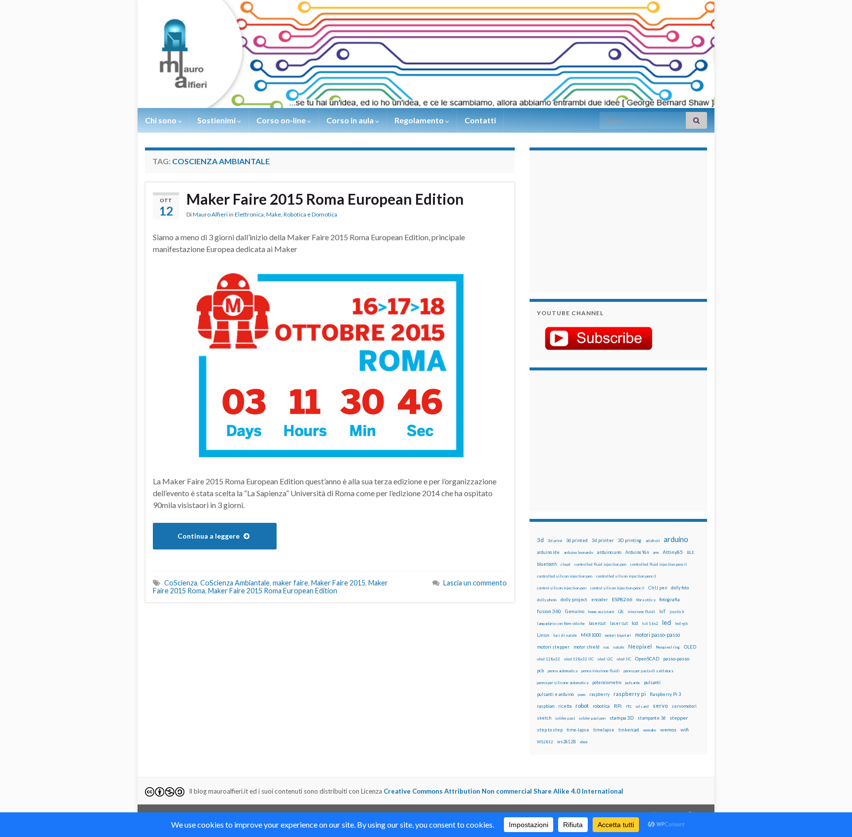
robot (582, 705)
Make (273, 214)
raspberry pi (629, 694)
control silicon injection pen (561, 587)
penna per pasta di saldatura (648, 670)
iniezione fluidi (641, 611)
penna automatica (562, 670)
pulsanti (652, 682)
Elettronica (249, 214)
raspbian (545, 706)
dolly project (574, 599)
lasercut (597, 623)
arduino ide (548, 552)
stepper (679, 718)
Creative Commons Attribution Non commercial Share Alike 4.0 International (503, 791)
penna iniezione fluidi (600, 670)
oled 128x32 (548, 658)
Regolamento (419, 120)
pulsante (632, 682)
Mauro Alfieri (210, 214)
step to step (550, 729)
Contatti (480, 120)
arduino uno (609, 552)
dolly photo (547, 599)
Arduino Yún (637, 552)
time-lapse (578, 730)
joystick (677, 611)
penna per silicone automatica (562, 682)
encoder (599, 599)
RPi (618, 706)
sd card (642, 706)
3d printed (577, 540)
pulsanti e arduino (555, 694)
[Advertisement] (598, 219)
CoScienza (180, 583)
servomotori (684, 706)
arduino (676, 539)
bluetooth (547, 564)
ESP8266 (622, 599)
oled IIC (624, 658)
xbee (584, 741)
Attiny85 (673, 552)
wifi (684, 729)
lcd (635, 623)
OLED (690, 647)
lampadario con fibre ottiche (561, 623)
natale (618, 647)
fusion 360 (549, 611)
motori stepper (553, 647)
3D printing (629, 540)
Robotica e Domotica (310, 214)
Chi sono (161, 120)
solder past (565, 718)
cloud (565, 564)
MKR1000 (591, 635)
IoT (662, 611)
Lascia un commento (475, 583)
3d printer (603, 540)
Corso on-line (281, 120)
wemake (649, 730)
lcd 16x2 (650, 623)
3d (540, 540)
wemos (668, 729)
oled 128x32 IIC (579, 658)
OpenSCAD (647, 658)
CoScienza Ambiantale (235, 583)
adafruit (652, 540)
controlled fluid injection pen (600, 564)
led (666, 622)
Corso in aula (350, 120)
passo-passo (676, 658)
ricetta (564, 706)
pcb (540, 670)
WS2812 (545, 741)
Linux (543, 635)
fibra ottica (645, 599)
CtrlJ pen (657, 587)
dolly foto (680, 587)
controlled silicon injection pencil (626, 576)
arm (656, 552)
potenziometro (606, 682)
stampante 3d (652, 718)
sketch (544, 718)
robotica (601, 706)
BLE (690, 552)
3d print (555, 540)
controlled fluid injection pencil (658, 564)
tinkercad (628, 729)
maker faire (290, 583)
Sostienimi (217, 120)
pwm (581, 694)
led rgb (681, 623)
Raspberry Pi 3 (665, 694)
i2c (621, 611)
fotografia (669, 599)
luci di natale (565, 635)
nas (606, 647)
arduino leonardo (578, 552)
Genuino (574, 611)
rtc (629, 706)
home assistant (601, 611)
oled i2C (605, 658)
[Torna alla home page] (426, 54)
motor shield (586, 647)
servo (660, 705)
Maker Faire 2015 (338, 583)
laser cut (619, 623)
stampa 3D (621, 718)
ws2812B (566, 741)
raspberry (599, 694)
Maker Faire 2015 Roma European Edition (325, 199)
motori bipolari (618, 635)
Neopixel (640, 646)
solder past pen (592, 718)
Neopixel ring (668, 647)
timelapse (603, 730)
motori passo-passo (657, 634)
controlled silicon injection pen (564, 576)
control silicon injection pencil (617, 587)
